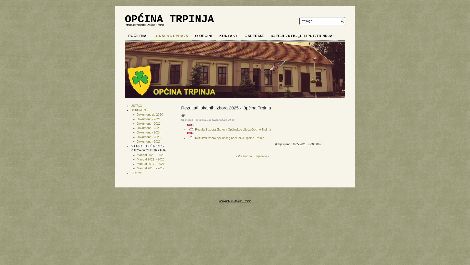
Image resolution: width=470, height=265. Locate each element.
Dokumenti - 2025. (149, 137)
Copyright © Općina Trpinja (235, 200)
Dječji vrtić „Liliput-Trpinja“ (303, 36)
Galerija (254, 36)
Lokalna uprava (170, 36)
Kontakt (228, 36)
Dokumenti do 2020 (150, 114)
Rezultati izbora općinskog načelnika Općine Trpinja (229, 138)
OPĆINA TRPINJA (169, 19)
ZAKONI (136, 173)
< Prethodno (243, 156)
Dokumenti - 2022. (149, 123)
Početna (137, 36)
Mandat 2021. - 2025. (151, 159)
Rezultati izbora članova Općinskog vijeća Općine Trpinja (233, 129)
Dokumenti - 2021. (149, 119)
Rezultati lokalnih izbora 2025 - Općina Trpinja (226, 108)
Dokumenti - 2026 (149, 141)
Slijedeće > (262, 156)
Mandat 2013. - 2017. (151, 168)
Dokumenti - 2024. (149, 132)
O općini (203, 36)
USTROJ (136, 105)
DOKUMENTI (139, 110)
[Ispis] (183, 116)
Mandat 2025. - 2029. (151, 155)
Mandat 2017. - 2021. (151, 164)
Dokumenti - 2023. (149, 128)
